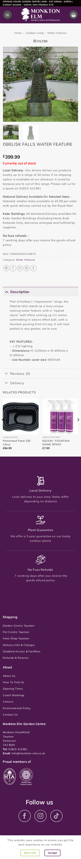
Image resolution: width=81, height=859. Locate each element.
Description (19, 292)
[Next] (72, 84)
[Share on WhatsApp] (6, 268)
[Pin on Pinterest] (27, 268)
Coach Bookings (13, 695)
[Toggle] (6, 292)
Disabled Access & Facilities (21, 651)
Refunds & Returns (15, 657)
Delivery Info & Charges (19, 645)
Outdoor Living (35, 33)
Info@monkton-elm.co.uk (28, 753)
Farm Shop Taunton (16, 638)
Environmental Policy (17, 708)
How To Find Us (13, 682)
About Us (9, 676)
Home (18, 33)
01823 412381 (17, 749)
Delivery (17, 383)
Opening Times (13, 688)
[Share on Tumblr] (33, 268)
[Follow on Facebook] (24, 816)
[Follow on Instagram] (40, 816)
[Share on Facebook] (13, 268)
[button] (7, 15)
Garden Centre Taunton (18, 625)
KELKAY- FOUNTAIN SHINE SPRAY (56, 442)
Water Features (56, 33)
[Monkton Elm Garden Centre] (40, 14)
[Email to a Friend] (20, 268)
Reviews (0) (20, 373)
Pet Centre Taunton (16, 632)
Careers (8, 701)
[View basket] (73, 15)
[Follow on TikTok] (56, 816)
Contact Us (10, 714)
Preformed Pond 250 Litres (17, 442)
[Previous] (9, 84)
